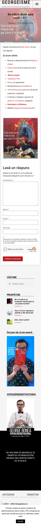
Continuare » (18, 306)
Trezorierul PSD (13, 79)
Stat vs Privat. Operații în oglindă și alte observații (24, 312)
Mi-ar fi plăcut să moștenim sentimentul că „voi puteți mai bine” (24, 301)
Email (6, 219)
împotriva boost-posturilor (24, 108)
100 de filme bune (14, 90)
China (9, 82)
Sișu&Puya (27, 86)
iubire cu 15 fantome (15, 101)
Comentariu (8, 180)
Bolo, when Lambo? (22, 320)
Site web (6, 228)
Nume (6, 210)
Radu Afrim (25, 47)
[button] (37, 4)
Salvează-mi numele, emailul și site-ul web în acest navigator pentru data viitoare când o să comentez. (20, 241)
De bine (11, 23)
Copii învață (12, 68)
